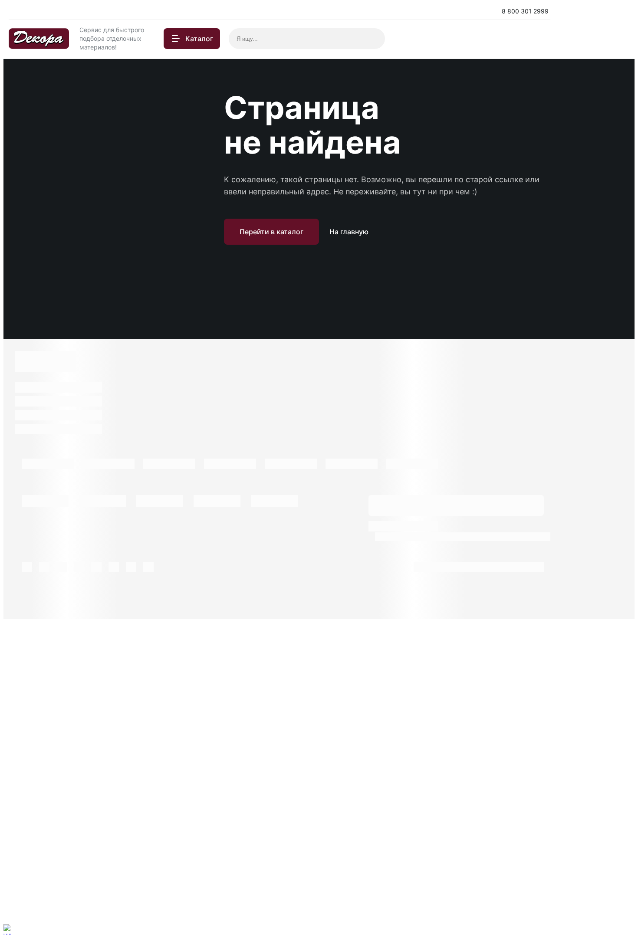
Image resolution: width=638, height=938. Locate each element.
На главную (348, 231)
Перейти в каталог (271, 231)
